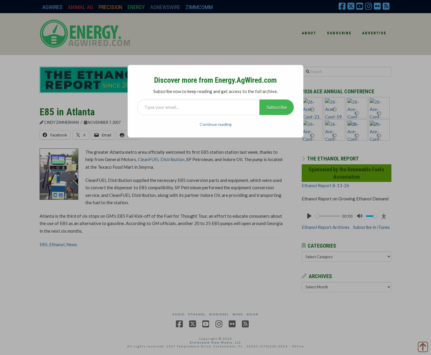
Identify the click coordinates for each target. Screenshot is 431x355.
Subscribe (277, 107)
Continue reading (216, 124)
